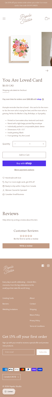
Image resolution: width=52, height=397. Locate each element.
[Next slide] (46, 71)
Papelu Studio (15, 386)
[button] (47, 19)
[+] (43, 144)
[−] (15, 144)
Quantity (6, 144)
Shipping (6, 90)
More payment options (24, 170)
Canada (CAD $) (10, 377)
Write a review (26, 246)
